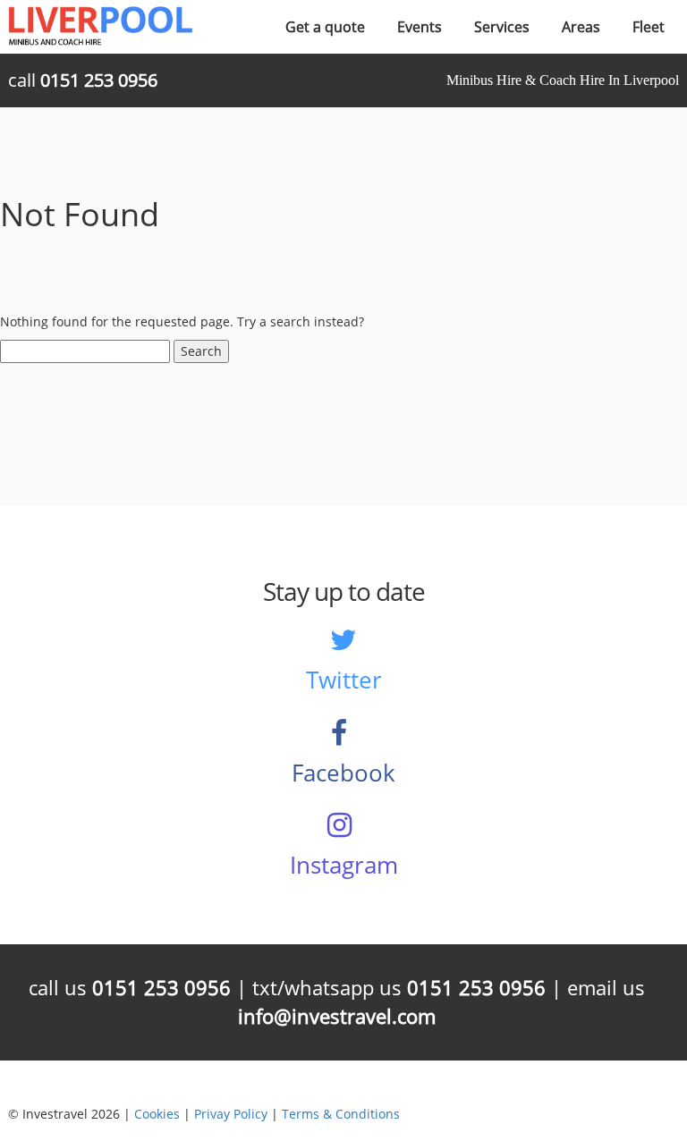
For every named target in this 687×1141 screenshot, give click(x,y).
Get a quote (325, 27)
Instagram (344, 865)
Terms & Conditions (341, 1113)
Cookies (157, 1113)
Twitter (344, 679)
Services (502, 27)
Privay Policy (230, 1113)
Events (419, 27)
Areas (581, 27)
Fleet (648, 27)
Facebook (343, 772)
